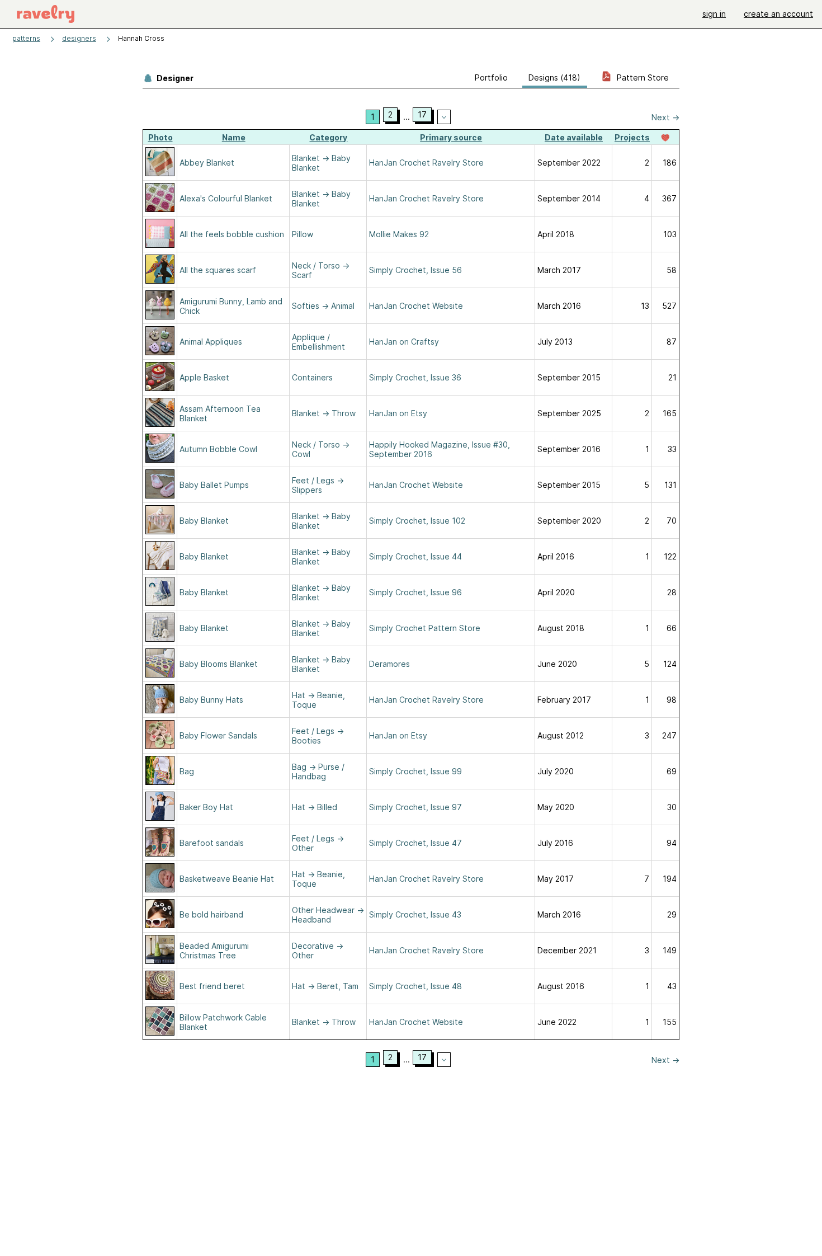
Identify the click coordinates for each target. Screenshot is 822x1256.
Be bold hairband (211, 914)
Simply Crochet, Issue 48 (415, 986)
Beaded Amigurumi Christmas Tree (214, 950)
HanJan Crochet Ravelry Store (426, 162)
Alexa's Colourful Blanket (225, 198)
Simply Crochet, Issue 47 (415, 843)
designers (79, 38)
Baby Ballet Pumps (214, 485)
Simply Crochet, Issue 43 (415, 914)
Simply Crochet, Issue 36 (415, 377)
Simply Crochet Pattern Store (424, 628)
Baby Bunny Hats (211, 699)
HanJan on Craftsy (404, 341)
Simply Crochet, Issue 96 (415, 592)
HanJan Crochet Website (416, 306)
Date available (574, 137)
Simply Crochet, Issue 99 (415, 771)
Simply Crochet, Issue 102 (417, 520)
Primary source (451, 137)
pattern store (642, 77)
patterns (26, 38)
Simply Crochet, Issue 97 (415, 807)
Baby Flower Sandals (218, 735)
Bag (186, 771)
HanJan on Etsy (398, 413)
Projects (632, 137)
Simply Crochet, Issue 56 (415, 270)
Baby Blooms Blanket (218, 664)
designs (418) (554, 77)
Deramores (389, 664)
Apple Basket (204, 377)
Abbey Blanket (206, 162)
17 (422, 114)
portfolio (491, 77)
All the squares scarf (217, 270)
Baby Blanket (204, 520)
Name (233, 137)
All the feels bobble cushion (231, 234)
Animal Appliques (210, 341)
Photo (160, 137)
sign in (714, 13)
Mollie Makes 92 (399, 234)
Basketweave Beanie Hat (226, 878)
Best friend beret (212, 986)
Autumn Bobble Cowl (218, 449)
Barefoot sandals (211, 843)
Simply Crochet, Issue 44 (415, 556)
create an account (778, 13)
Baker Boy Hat (206, 807)
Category (328, 137)
